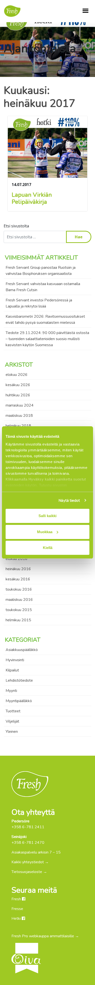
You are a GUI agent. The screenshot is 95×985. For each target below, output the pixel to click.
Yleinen (12, 731)
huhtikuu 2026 (18, 395)
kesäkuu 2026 (18, 385)
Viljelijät (12, 721)
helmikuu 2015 (18, 620)
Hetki (16, 918)
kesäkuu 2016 (18, 579)
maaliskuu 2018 (19, 415)
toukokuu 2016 (19, 589)
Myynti (11, 690)
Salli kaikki (47, 516)
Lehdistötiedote (19, 680)
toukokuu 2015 (19, 610)
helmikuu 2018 (18, 425)
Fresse (17, 908)
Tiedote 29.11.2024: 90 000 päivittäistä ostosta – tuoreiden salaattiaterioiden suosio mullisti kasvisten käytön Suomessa (47, 339)
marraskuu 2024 (20, 405)
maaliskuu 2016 (19, 599)
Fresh (16, 899)
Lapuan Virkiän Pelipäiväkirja (32, 198)
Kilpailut (12, 670)
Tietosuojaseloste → (29, 871)
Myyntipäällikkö (19, 701)
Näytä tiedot (69, 500)
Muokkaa (44, 532)
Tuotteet (13, 711)
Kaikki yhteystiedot (27, 862)
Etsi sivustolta (16, 226)
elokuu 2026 (17, 374)
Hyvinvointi (15, 660)
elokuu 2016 (17, 558)
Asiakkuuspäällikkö (22, 649)
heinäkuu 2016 (18, 569)
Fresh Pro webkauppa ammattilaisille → (45, 936)
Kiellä (47, 548)
